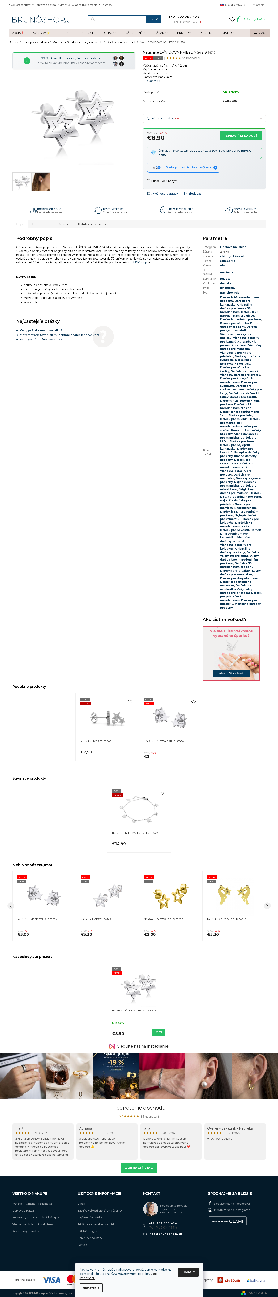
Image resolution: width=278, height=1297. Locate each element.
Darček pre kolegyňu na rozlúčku (235, 361)
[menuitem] (19, 33)
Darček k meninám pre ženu (240, 319)
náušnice (226, 272)
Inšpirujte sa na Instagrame (232, 1210)
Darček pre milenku (234, 419)
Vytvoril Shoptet (257, 1293)
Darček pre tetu (240, 415)
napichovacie (230, 292)
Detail (158, 1032)
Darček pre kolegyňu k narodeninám (236, 380)
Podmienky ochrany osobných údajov (35, 1217)
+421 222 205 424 (163, 1223)
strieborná (227, 261)
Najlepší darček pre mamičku (238, 483)
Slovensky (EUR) (235, 4)
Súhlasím (188, 1272)
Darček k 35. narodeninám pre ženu (236, 565)
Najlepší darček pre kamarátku (238, 517)
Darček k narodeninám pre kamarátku (240, 533)
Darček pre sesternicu (235, 461)
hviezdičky (227, 288)
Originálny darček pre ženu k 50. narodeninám (236, 308)
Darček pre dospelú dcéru (239, 578)
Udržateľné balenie (180, 209)
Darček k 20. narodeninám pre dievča (239, 313)
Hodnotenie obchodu (139, 1108)
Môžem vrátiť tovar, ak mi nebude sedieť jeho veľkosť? (60, 335)
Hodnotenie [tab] (41, 224)
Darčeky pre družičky (235, 570)
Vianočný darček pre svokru (240, 375)
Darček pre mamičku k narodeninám (238, 505)
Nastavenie (91, 1288)
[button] (44, 932)
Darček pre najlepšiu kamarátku (235, 446)
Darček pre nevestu (234, 530)
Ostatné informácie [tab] (92, 224)
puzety (225, 278)
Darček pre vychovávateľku (238, 328)
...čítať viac (152, 81)
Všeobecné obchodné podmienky (32, 1224)
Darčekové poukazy (90, 1238)
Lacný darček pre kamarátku (240, 572)
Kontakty (106, 4)
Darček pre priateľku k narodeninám (241, 596)
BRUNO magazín (88, 1231)
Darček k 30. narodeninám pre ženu (240, 494)
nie (222, 265)
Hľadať (153, 19)
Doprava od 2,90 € (49, 209)
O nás (81, 1203)
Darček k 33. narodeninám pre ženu (236, 406)
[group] (44, 906)
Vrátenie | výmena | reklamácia (78, 4)
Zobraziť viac (139, 1168)
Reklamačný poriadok (25, 1231)
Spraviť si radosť (242, 136)
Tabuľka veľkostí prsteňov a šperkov (100, 1210)
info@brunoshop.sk (165, 1234)
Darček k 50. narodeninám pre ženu (237, 465)
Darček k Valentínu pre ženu (239, 554)
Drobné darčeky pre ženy (240, 324)
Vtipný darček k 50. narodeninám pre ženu (239, 559)
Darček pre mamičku (245, 371)
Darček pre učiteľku (234, 323)
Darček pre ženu (242, 441)
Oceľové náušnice (233, 247)
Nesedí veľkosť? (113, 209)
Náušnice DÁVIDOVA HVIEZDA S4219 (134, 1010)
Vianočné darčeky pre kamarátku (239, 339)
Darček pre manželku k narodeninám (240, 422)
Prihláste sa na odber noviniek (96, 1224)
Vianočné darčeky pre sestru (235, 539)
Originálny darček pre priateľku (236, 591)
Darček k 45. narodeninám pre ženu (236, 524)
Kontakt (82, 1245)
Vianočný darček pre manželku (240, 347)
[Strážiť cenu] (192, 193)
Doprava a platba (45, 4)
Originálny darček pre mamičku (237, 491)
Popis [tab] (20, 224)
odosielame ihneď (245, 209)
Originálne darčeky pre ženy (235, 550)
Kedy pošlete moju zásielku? (41, 330)
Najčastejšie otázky (90, 1217)
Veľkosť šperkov (21, 4)
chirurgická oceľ (232, 256)
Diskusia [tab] (64, 224)
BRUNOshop (138, 262)
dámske (226, 283)
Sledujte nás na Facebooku (232, 1203)
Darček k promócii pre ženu (238, 343)
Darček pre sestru (243, 397)
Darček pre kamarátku (235, 302)
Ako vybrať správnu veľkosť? (41, 339)
